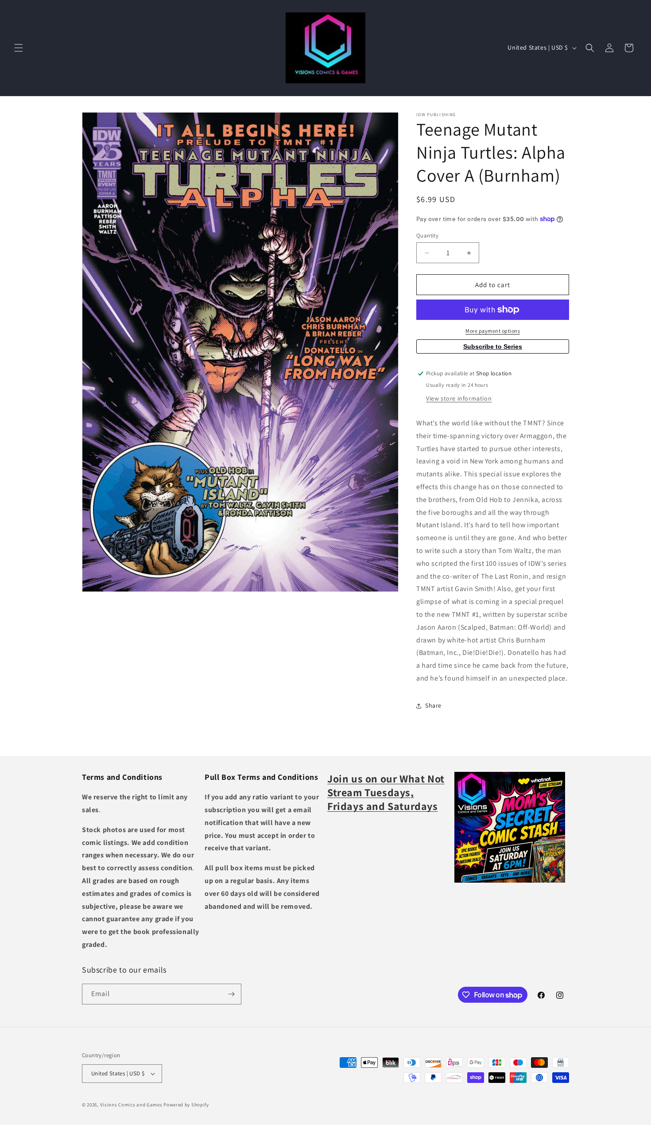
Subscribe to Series (492, 346)
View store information (459, 398)
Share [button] (433, 705)
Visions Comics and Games (131, 1105)
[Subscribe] (231, 994)
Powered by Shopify (186, 1105)
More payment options (492, 330)
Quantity (427, 235)
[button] (18, 48)
